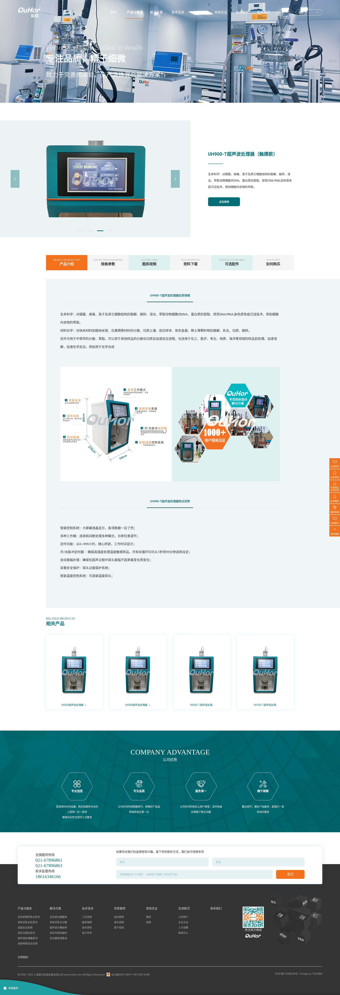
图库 (148, 916)
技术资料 (87, 927)
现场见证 (151, 908)
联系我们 (216, 908)
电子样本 (87, 932)
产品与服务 (25, 908)
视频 (148, 922)
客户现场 (119, 927)
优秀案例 (119, 908)
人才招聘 (183, 927)
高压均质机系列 (26, 932)
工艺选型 (87, 916)
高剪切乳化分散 (58, 922)
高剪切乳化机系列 (28, 922)
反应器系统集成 (58, 938)
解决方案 (55, 908)
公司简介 (183, 916)
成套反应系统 (25, 927)
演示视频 (119, 922)
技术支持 (87, 908)
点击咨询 (224, 201)
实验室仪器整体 (58, 916)
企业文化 (183, 922)
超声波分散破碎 (58, 927)
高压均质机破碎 (58, 932)
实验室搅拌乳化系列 (29, 916)
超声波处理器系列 (28, 938)
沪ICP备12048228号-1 (287, 973)
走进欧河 (184, 908)
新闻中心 (183, 932)
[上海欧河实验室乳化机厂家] (29, 12)
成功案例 (119, 916)
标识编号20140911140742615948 (130, 974)
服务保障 (87, 922)
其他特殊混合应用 (28, 943)
